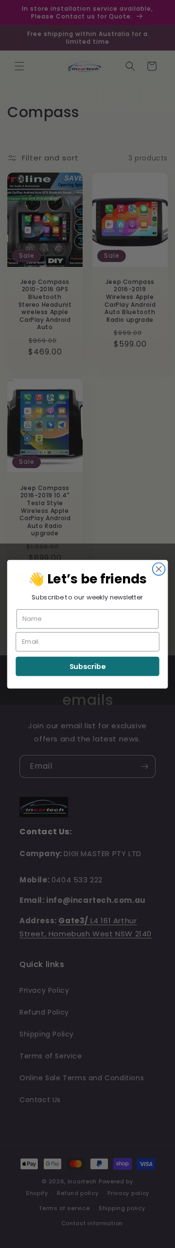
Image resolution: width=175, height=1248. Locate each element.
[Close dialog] (159, 568)
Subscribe (88, 666)
